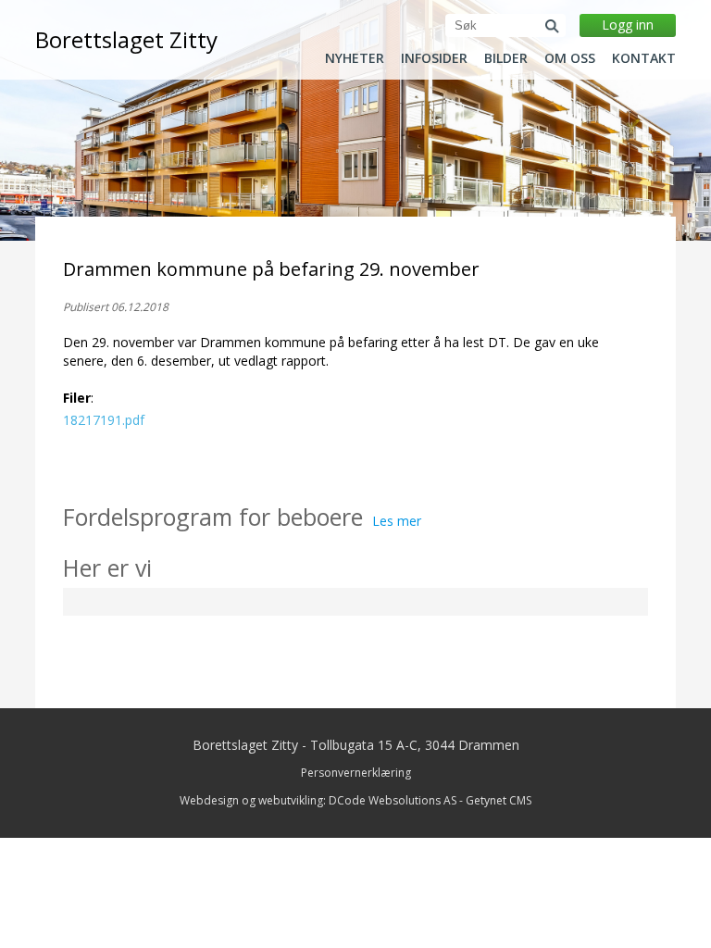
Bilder (506, 58)
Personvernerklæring (356, 772)
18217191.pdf (103, 420)
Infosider (434, 58)
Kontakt (644, 58)
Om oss (569, 58)
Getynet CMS (498, 800)
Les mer (396, 521)
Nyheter (354, 58)
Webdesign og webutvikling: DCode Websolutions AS (318, 800)
